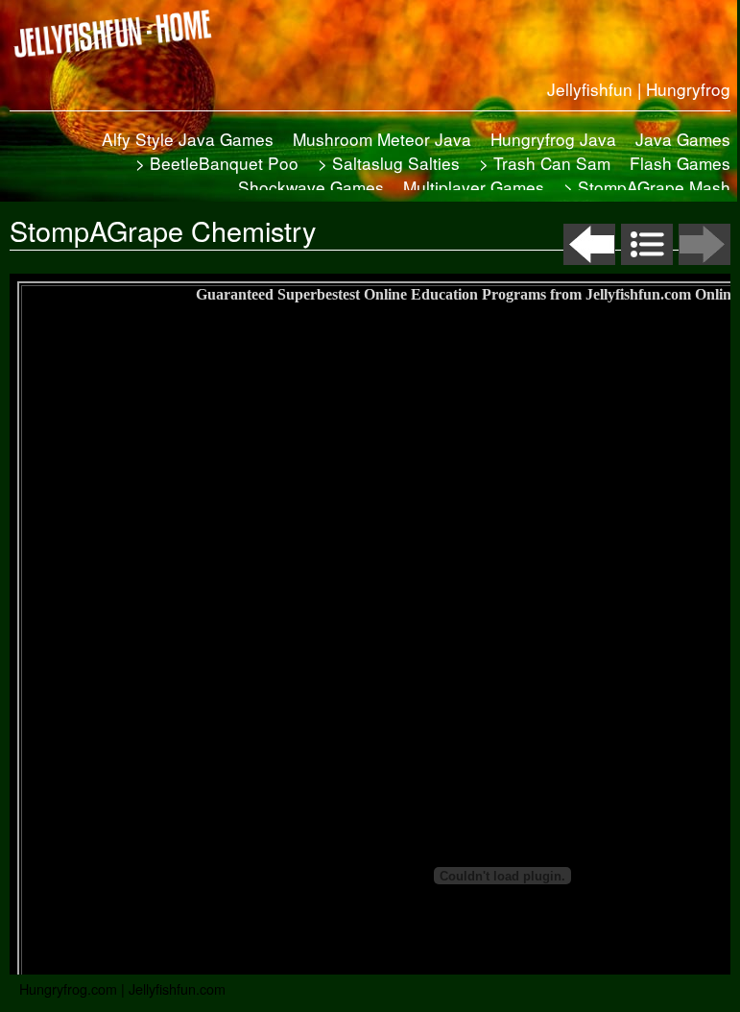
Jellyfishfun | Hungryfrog (638, 89)
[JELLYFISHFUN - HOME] (120, 34)
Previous (589, 244)
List (647, 244)
